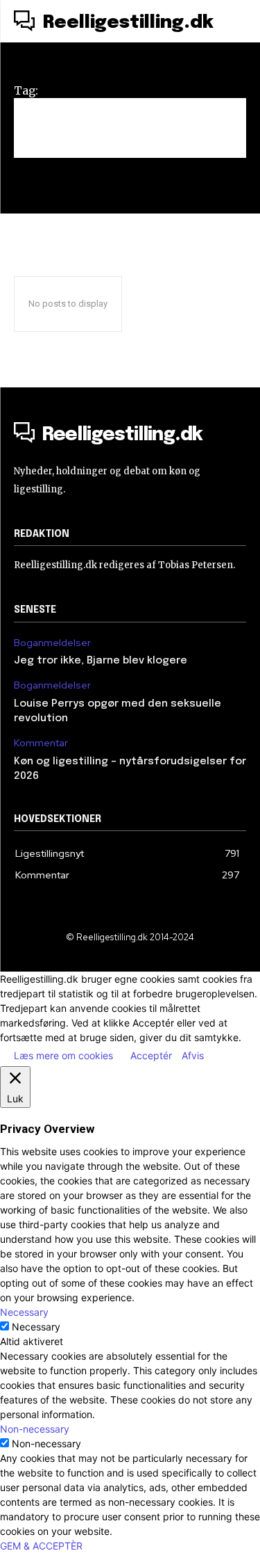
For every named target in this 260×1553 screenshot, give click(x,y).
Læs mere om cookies (63, 1055)
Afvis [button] (193, 1055)
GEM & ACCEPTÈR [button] (41, 1546)
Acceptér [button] (151, 1055)
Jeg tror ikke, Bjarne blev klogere (100, 660)
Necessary (36, 1327)
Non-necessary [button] (34, 1429)
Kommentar (41, 743)
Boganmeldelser (52, 643)
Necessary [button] (24, 1312)
